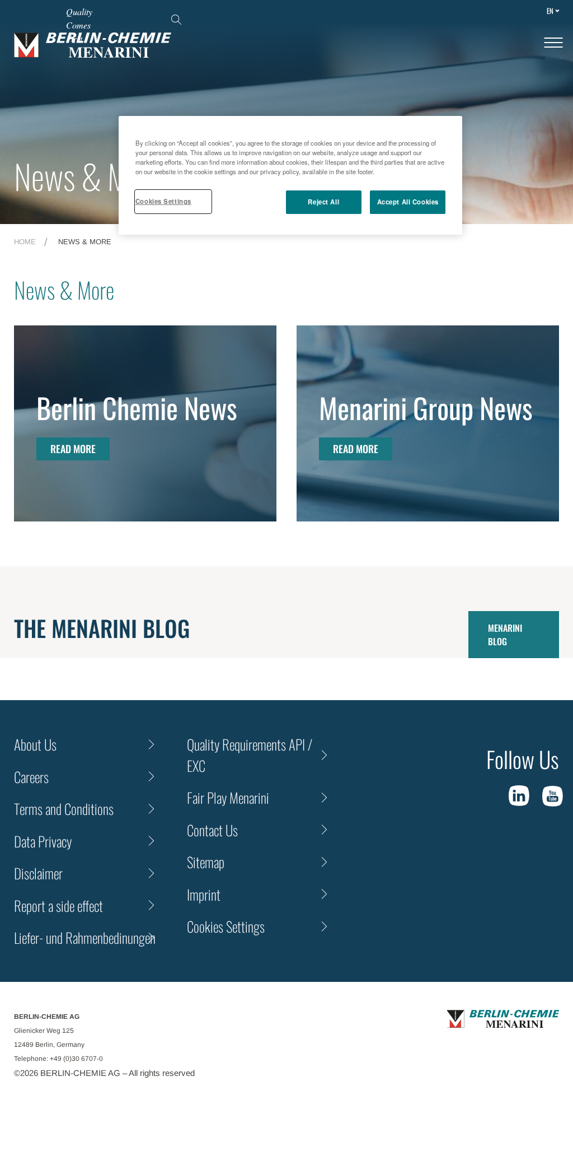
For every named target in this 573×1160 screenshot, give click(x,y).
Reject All (323, 201)
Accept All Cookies (408, 201)
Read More (73, 448)
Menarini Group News (426, 407)
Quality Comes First (79, 25)
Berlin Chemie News (136, 407)
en (550, 10)
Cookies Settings (163, 201)
